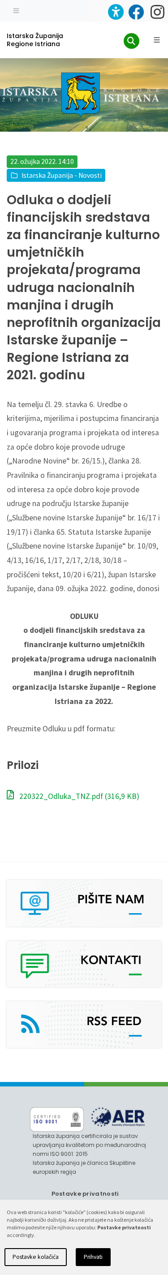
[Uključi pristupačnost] (116, 12)
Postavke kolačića (36, 1257)
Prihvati (93, 1257)
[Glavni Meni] (157, 40)
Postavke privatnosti (85, 1193)
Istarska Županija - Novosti (62, 175)
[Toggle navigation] (16, 10)
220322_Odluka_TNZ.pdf (78, 796)
